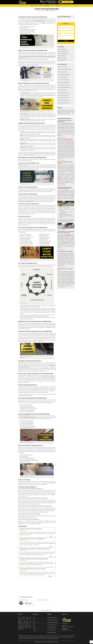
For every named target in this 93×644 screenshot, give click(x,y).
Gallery (34, 622)
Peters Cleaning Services (46, 52)
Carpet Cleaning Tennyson (62, 71)
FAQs (52, 5)
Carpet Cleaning (42, 10)
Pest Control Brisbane (62, 55)
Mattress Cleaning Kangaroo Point (64, 87)
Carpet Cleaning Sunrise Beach (63, 92)
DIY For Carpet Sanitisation (62, 89)
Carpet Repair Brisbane (62, 57)
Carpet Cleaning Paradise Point (63, 79)
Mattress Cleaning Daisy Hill (63, 97)
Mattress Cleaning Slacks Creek (63, 84)
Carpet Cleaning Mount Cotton (23, 599)
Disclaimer (56, 641)
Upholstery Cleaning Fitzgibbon (63, 82)
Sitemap (34, 627)
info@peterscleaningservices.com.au (68, 626)
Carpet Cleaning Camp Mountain (64, 100)
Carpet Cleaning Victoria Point (42, 599)
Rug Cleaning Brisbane (62, 59)
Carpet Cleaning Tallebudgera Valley (64, 69)
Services (40, 5)
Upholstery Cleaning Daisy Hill (63, 95)
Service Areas (46, 5)
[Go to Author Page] (21, 602)
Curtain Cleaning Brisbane (52, 624)
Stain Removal (25, 235)
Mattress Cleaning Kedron (62, 66)
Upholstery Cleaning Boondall (63, 102)
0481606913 (37, 483)
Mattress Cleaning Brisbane (63, 51)
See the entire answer (62, 137)
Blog (36, 5)
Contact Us (57, 5)
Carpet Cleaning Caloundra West (64, 74)
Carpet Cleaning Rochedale (62, 77)
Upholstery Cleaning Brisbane (63, 53)
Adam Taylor (28, 603)
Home (32, 5)
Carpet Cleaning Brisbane (62, 49)
